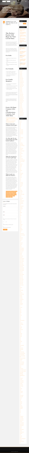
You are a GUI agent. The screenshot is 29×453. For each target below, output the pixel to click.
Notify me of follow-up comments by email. (8, 224)
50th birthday (21, 131)
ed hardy (21, 225)
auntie (20, 157)
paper (20, 350)
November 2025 (22, 82)
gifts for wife (21, 283)
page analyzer (21, 349)
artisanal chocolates (8, 191)
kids (20, 308)
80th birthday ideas (22, 145)
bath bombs (12, 191)
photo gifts (21, 359)
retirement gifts (22, 364)
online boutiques (22, 345)
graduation (21, 292)
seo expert (21, 383)
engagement (21, 229)
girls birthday (21, 290)
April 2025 (21, 91)
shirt (20, 387)
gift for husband (22, 250)
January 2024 (21, 111)
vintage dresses (22, 425)
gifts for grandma (22, 269)
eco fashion (21, 224)
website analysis (22, 429)
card (20, 178)
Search (21, 21)
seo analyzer (21, 378)
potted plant (15, 194)
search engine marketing (23, 371)
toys (20, 412)
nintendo (21, 341)
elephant (21, 228)
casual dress (21, 182)
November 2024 (22, 98)
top (20, 409)
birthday (21, 165)
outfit (20, 346)
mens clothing (21, 324)
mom (20, 325)
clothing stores (21, 203)
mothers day (21, 329)
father (20, 236)
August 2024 (21, 102)
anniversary (21, 153)
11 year (21, 120)
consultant (21, 207)
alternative (21, 149)
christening (21, 191)
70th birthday (21, 137)
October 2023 (21, 115)
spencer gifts (21, 396)
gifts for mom (21, 278)
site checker (21, 392)
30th (20, 128)
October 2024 (21, 99)
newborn (21, 336)
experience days (22, 233)
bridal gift (21, 174)
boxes (20, 169)
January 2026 (21, 79)
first (20, 241)
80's (20, 140)
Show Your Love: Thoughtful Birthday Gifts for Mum (23, 41)
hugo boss (21, 300)
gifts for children (22, 261)
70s (20, 136)
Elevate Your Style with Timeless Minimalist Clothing (22, 30)
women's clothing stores (23, 438)
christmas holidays (22, 194)
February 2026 (21, 78)
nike (20, 338)
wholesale (21, 433)
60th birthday (21, 132)
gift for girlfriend (22, 249)
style (20, 400)
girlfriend (21, 287)
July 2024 (21, 103)
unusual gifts (21, 417)
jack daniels (21, 304)
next (20, 337)
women (21, 437)
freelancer (21, 244)
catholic (21, 186)
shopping (21, 388)
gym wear (21, 295)
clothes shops (21, 198)
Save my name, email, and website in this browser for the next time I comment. (9, 219)
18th (20, 124)
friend (20, 245)
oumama (7, 25)
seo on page (21, 384)
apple (20, 154)
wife (20, 434)
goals (20, 291)
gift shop (21, 254)
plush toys (12, 194)
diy (20, 216)
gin (20, 286)
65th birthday (21, 133)
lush (20, 316)
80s (20, 141)
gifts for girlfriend (22, 265)
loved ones (15, 193)
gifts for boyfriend (22, 258)
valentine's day (21, 420)
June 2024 (21, 104)
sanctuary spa (21, 368)
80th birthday (21, 144)
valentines (21, 421)
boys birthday (21, 173)
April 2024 (21, 107)
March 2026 (21, 77)
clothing (21, 199)
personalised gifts (8, 194)
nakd (20, 332)
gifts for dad (21, 262)
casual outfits (21, 183)
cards (20, 179)
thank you (21, 405)
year (20, 442)
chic (20, 187)
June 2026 (21, 73)
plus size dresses (22, 363)
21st (20, 127)
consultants (21, 208)
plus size (21, 360)
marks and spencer (22, 320)
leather (21, 312)
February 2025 (21, 94)
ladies (20, 311)
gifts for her (21, 271)
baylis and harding (22, 161)
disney (20, 215)
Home (26, 7)
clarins (20, 195)
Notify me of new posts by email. (7, 227)
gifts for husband (22, 274)
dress (20, 220)
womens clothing (22, 441)
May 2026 (21, 74)
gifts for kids (21, 275)
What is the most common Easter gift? (10, 117)
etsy (20, 232)
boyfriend (21, 170)
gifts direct (21, 257)
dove (20, 219)
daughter (21, 212)
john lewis (21, 307)
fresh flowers (7, 192)
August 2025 (21, 86)
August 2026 (21, 70)
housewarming (21, 299)
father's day (21, 237)
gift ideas (21, 253)
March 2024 (21, 108)
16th (20, 123)
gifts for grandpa (22, 270)
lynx (20, 317)
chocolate (21, 190)
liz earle (21, 315)
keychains (12, 193)
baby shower (21, 158)
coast (20, 204)
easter (10, 25)
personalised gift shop (22, 353)
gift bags (11, 192)
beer (20, 162)
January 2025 (21, 95)
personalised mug (22, 354)
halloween (21, 296)
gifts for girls (21, 266)
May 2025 (21, 90)
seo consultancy (22, 380)
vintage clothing (22, 424)
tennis (20, 404)
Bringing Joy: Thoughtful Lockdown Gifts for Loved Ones (23, 36)
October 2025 (21, 83)
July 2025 (21, 87)
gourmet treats (14, 192)
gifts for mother (22, 279)
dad (20, 211)
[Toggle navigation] (26, 1)
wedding (21, 430)
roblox (20, 367)
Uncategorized (21, 416)
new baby (21, 333)
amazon (21, 152)
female (20, 240)
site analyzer (21, 391)
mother (21, 328)
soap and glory (21, 395)
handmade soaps (8, 193)
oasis (20, 342)
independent (21, 303)
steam (20, 399)
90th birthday (21, 148)
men (20, 321)
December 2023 (22, 112)
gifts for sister (21, 282)
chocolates (16, 191)
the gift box (21, 408)
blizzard (21, 166)
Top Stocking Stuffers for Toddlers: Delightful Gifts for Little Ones (23, 33)
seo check (21, 379)
